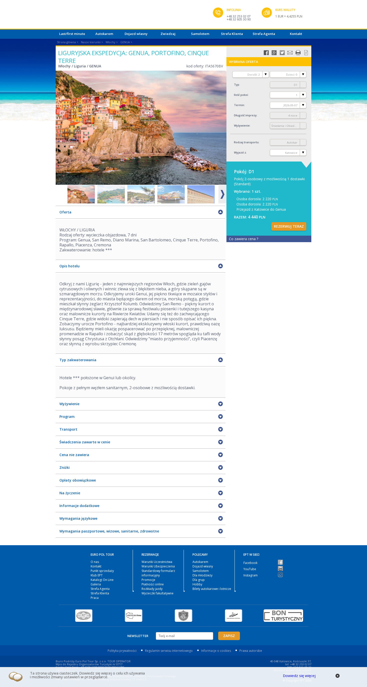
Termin (239, 105)
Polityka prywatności (122, 651)
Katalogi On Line (102, 580)
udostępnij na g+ (274, 52)
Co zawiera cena (243, 238)
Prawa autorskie (250, 651)
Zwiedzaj (168, 33)
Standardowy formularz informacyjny (158, 573)
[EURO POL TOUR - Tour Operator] (134, 16)
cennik (306, 52)
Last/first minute (72, 33)
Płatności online (153, 584)
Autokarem (104, 33)
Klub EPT (97, 575)
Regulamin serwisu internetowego (169, 651)
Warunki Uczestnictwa (157, 562)
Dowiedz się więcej (299, 675)
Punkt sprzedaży (102, 571)
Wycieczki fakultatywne (158, 593)
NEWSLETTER (137, 636)
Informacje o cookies (216, 651)
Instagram (250, 575)
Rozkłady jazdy (152, 589)
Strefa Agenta (264, 33)
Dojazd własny (136, 33)
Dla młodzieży (202, 575)
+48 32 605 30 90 (239, 19)
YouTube (249, 569)
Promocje (148, 580)
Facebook (250, 563)
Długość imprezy (245, 115)
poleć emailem (290, 52)
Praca (95, 598)
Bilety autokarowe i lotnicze (211, 589)
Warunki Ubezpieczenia (158, 566)
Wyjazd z (240, 152)
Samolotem (200, 33)
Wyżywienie (242, 125)
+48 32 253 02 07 (239, 16)
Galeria (96, 584)
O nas (95, 562)
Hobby (197, 584)
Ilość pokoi (241, 95)
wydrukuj (298, 52)
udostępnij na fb (266, 52)
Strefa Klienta (232, 33)
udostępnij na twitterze (282, 52)
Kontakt (296, 33)
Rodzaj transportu (246, 142)
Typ (236, 84)
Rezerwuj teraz (289, 226)
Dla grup (198, 580)
